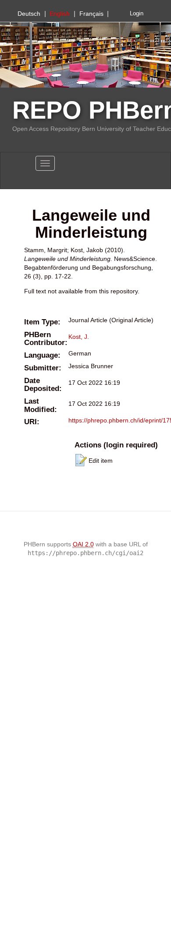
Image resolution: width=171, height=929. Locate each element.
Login (136, 14)
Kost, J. (78, 336)
